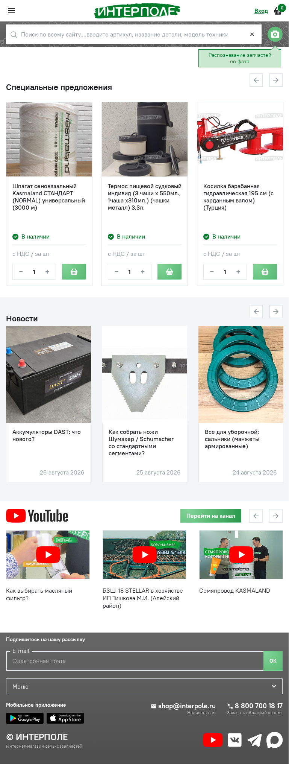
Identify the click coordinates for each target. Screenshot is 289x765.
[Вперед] (276, 80)
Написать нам (201, 712)
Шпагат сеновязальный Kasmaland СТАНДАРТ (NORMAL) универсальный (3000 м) (48, 197)
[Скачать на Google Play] (25, 718)
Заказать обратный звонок (255, 712)
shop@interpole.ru (187, 706)
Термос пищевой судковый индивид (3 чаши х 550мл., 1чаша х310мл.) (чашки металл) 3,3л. (145, 197)
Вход (261, 10)
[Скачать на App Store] (65, 718)
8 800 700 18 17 (259, 706)
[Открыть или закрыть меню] (11, 10)
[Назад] (256, 80)
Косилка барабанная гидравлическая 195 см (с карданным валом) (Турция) (238, 197)
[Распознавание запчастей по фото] (275, 34)
